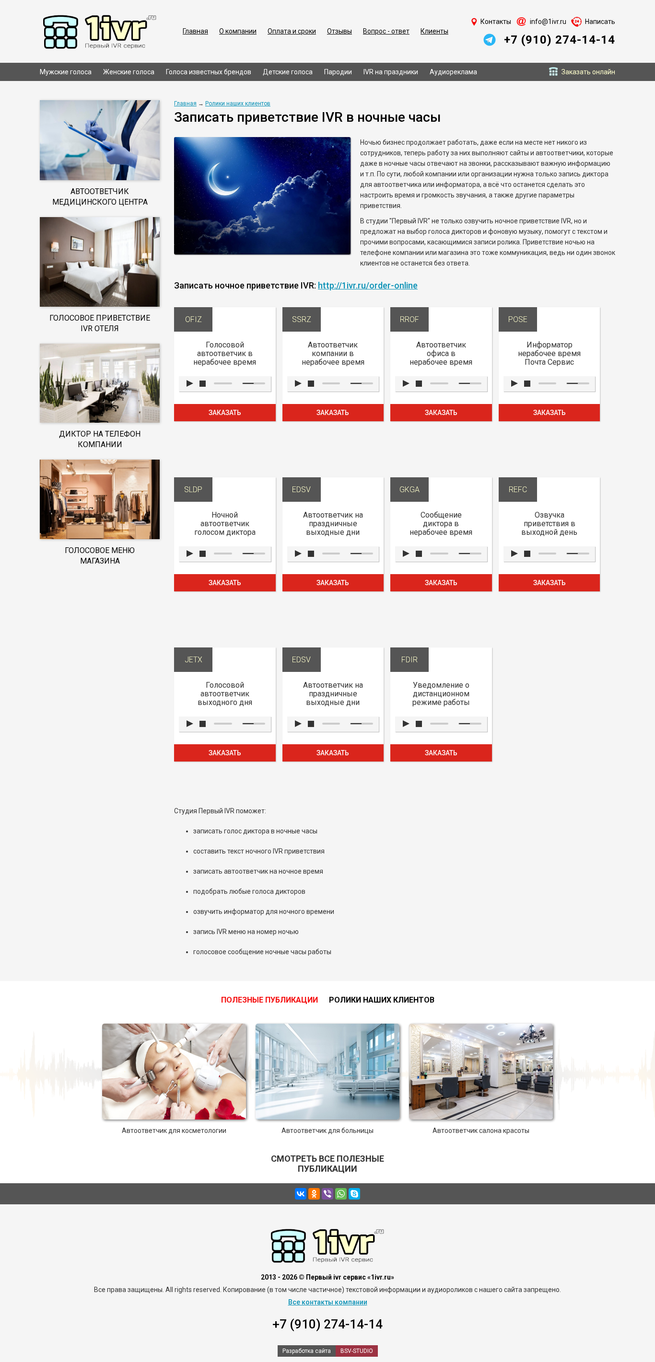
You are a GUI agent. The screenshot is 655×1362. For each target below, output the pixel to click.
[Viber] (327, 1194)
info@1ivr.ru (548, 21)
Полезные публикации (269, 999)
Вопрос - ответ (386, 31)
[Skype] (354, 1194)
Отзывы (339, 31)
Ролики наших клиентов (237, 103)
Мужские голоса (66, 72)
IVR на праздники (390, 72)
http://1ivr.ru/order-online (368, 285)
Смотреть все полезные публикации (327, 1164)
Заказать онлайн (588, 72)
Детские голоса (288, 72)
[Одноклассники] (314, 1194)
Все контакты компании (327, 1302)
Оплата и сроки (292, 31)
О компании (238, 31)
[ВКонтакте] (300, 1194)
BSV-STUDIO (356, 1351)
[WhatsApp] (341, 1194)
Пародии (338, 72)
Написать (600, 21)
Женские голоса (128, 72)
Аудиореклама (453, 72)
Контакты (495, 21)
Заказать (225, 412)
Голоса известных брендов (208, 72)
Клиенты (434, 31)
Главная (195, 31)
